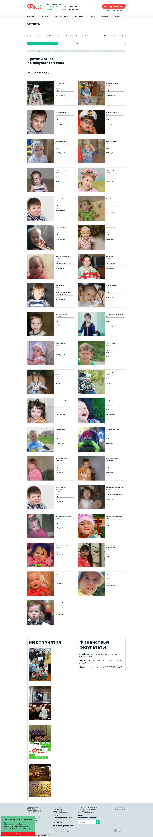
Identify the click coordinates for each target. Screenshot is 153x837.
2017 (113, 35)
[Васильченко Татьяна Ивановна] (102, 439)
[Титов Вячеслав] (102, 353)
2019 (95, 35)
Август (88, 51)
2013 (110, 43)
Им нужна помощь (61, 16)
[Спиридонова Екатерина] (51, 266)
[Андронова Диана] (102, 295)
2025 (40, 35)
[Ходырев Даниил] (51, 122)
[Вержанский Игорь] (51, 237)
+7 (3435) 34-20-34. (61, 813)
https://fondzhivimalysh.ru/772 (61, 832)
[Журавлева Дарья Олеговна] (102, 526)
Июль (80, 51)
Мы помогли (79, 16)
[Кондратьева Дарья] (51, 180)
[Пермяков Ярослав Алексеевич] (51, 497)
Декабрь (121, 51)
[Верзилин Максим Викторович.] (51, 439)
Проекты (45, 16)
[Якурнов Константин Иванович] (102, 583)
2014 (76, 43)
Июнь (72, 51)
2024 (49, 35)
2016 (122, 35)
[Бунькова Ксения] (51, 353)
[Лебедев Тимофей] (51, 324)
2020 (86, 35)
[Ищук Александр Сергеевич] (51, 583)
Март (47, 51)
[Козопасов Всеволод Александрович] (51, 612)
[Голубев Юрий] (102, 382)
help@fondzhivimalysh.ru (62, 818)
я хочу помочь (113, 6)
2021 (76, 35)
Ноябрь (113, 51)
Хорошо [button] (18, 834)
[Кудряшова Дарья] (102, 180)
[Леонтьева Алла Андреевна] (51, 526)
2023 (58, 35)
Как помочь (31, 16)
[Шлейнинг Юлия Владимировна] (102, 555)
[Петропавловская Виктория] (102, 324)
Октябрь (105, 51)
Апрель (55, 51)
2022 (67, 35)
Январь (31, 51)
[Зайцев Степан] (102, 266)
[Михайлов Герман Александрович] (102, 410)
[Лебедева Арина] (102, 237)
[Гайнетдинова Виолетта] (51, 555)
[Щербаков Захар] (102, 151)
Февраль (39, 51)
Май (64, 51)
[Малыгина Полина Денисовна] (102, 497)
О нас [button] (92, 16)
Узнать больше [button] (25, 828)
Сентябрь (97, 51)
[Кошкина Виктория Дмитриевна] (51, 468)
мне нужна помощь (115, 11)
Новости (105, 16)
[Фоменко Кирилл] (102, 122)
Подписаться (46, 835)
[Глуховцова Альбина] (51, 410)
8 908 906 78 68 (89, 813)
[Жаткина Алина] (51, 93)
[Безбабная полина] (51, 382)
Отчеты (117, 16)
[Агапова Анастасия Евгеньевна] (102, 468)
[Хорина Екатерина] (51, 151)
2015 (42, 43)
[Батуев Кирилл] (102, 208)
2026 (30, 35)
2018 (104, 35)
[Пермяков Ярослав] (51, 208)
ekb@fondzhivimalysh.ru (87, 818)
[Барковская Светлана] (102, 93)
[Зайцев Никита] (51, 295)
